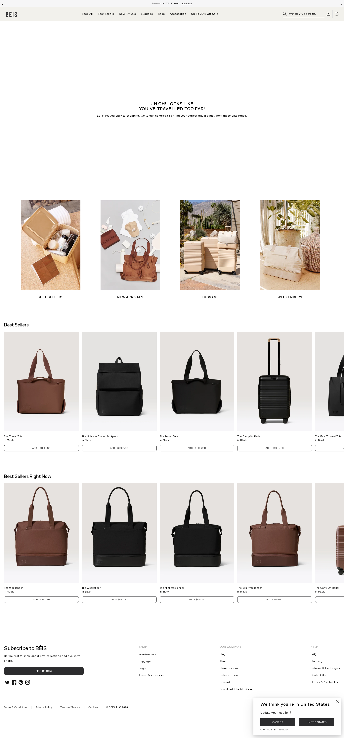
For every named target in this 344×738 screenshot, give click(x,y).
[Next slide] (342, 3)
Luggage (145, 661)
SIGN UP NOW (44, 671)
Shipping (316, 661)
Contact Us (318, 675)
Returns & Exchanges (325, 668)
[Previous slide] (2, 3)
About (224, 661)
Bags (142, 668)
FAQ (314, 654)
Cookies (93, 707)
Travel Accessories (151, 675)
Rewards (226, 682)
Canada (277, 722)
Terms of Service (70, 707)
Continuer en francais (274, 729)
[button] (303, 14)
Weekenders (147, 654)
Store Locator (229, 668)
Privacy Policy (43, 707)
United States (317, 722)
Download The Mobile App (237, 689)
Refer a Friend (229, 675)
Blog (223, 654)
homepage (162, 115)
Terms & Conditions (15, 707)
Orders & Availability (324, 682)
